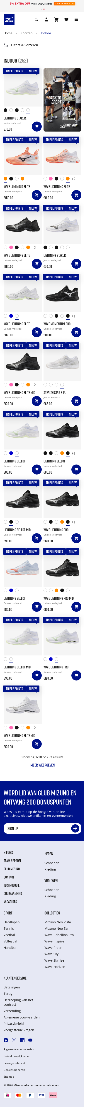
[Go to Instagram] (14, 1040)
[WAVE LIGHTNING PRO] (63, 499)
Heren (48, 853)
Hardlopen (12, 922)
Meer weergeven (42, 764)
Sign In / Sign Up (64, 3)
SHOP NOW (70, 124)
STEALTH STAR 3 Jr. (55, 392)
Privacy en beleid (14, 1063)
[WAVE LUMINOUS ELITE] (23, 156)
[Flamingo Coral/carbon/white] (6, 180)
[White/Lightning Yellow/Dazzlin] (52, 317)
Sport (8, 912)
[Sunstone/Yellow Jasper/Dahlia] (23, 180)
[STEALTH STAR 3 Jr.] (63, 362)
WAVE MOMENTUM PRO (57, 324)
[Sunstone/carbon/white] (63, 454)
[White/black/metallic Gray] (18, 180)
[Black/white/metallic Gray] (69, 317)
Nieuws (8, 852)
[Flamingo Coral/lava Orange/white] (69, 180)
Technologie (11, 885)
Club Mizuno (12, 869)
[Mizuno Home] (9, 19)
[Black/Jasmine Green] (46, 454)
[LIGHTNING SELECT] (23, 430)
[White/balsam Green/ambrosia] (18, 317)
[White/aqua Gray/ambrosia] (29, 111)
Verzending (12, 1011)
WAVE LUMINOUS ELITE (17, 186)
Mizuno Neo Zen (56, 928)
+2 (73, 179)
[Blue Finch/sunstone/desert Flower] (12, 454)
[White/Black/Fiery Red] (12, 111)
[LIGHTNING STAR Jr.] (23, 87)
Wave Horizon (54, 967)
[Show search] (36, 19)
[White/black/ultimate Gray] (23, 111)
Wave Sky (51, 954)
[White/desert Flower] (57, 385)
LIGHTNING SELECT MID (17, 530)
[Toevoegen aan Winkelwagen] (37, 127)
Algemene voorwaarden (22, 1017)
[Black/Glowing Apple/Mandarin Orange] (57, 180)
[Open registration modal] (46, 19)
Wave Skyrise (54, 960)
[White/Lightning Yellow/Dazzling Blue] (46, 180)
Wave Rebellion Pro (59, 935)
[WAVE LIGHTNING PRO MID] (63, 568)
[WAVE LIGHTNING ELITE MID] (23, 362)
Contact (9, 877)
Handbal (10, 947)
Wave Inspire (54, 941)
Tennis (9, 928)
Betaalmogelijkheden (17, 1056)
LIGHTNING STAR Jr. (15, 118)
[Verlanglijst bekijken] (66, 19)
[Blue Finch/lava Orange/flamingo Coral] (52, 660)
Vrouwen (51, 880)
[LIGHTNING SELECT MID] (23, 499)
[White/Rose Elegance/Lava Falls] (6, 317)
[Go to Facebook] (6, 1040)
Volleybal (10, 941)
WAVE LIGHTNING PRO (56, 530)
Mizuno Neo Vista (57, 922)
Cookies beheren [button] (14, 1069)
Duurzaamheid (13, 893)
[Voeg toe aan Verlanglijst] (36, 73)
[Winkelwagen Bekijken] (56, 19)
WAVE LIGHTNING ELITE (57, 186)
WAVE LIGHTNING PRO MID (59, 598)
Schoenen (51, 863)
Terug (8, 993)
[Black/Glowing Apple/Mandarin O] (57, 317)
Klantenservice (15, 977)
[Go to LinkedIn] (22, 1040)
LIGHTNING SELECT (14, 461)
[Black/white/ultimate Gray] (18, 111)
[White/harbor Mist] (63, 385)
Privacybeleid (14, 1023)
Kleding (50, 869)
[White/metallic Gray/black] (63, 317)
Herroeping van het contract (18, 1002)
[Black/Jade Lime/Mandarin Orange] (6, 111)
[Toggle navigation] (76, 19)
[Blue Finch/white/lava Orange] (12, 317)
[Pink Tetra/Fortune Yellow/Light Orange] (52, 180)
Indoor (46, 33)
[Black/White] (52, 454)
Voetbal (9, 935)
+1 (73, 316)
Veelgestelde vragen (19, 1030)
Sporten (27, 33)
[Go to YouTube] (30, 1040)
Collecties (52, 912)
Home (8, 33)
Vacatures (10, 901)
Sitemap (9, 1076)
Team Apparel (13, 860)
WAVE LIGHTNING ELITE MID (19, 392)
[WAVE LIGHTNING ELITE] (63, 156)
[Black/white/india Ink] (12, 180)
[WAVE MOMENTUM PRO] (63, 293)
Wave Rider (53, 947)
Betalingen (12, 987)
